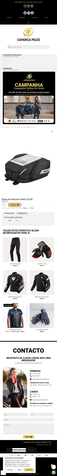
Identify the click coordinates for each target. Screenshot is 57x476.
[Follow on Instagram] (28, 6)
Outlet (46, 17)
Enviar (27, 437)
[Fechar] (34, 457)
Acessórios (35, 17)
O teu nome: (9, 451)
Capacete (9, 17)
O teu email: (9, 448)
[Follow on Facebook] (25, 6)
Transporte (13, 127)
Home (3, 127)
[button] (51, 131)
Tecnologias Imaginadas (32, 474)
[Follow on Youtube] (32, 6)
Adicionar (13, 205)
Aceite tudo (29, 469)
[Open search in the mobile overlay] (28, 47)
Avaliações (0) (22, 213)
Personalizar (10, 469)
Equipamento (21, 17)
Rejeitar (20, 469)
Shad (32, 208)
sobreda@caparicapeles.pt (40, 379)
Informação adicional (9, 213)
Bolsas (18, 127)
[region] (19, 464)
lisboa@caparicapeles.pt (40, 400)
